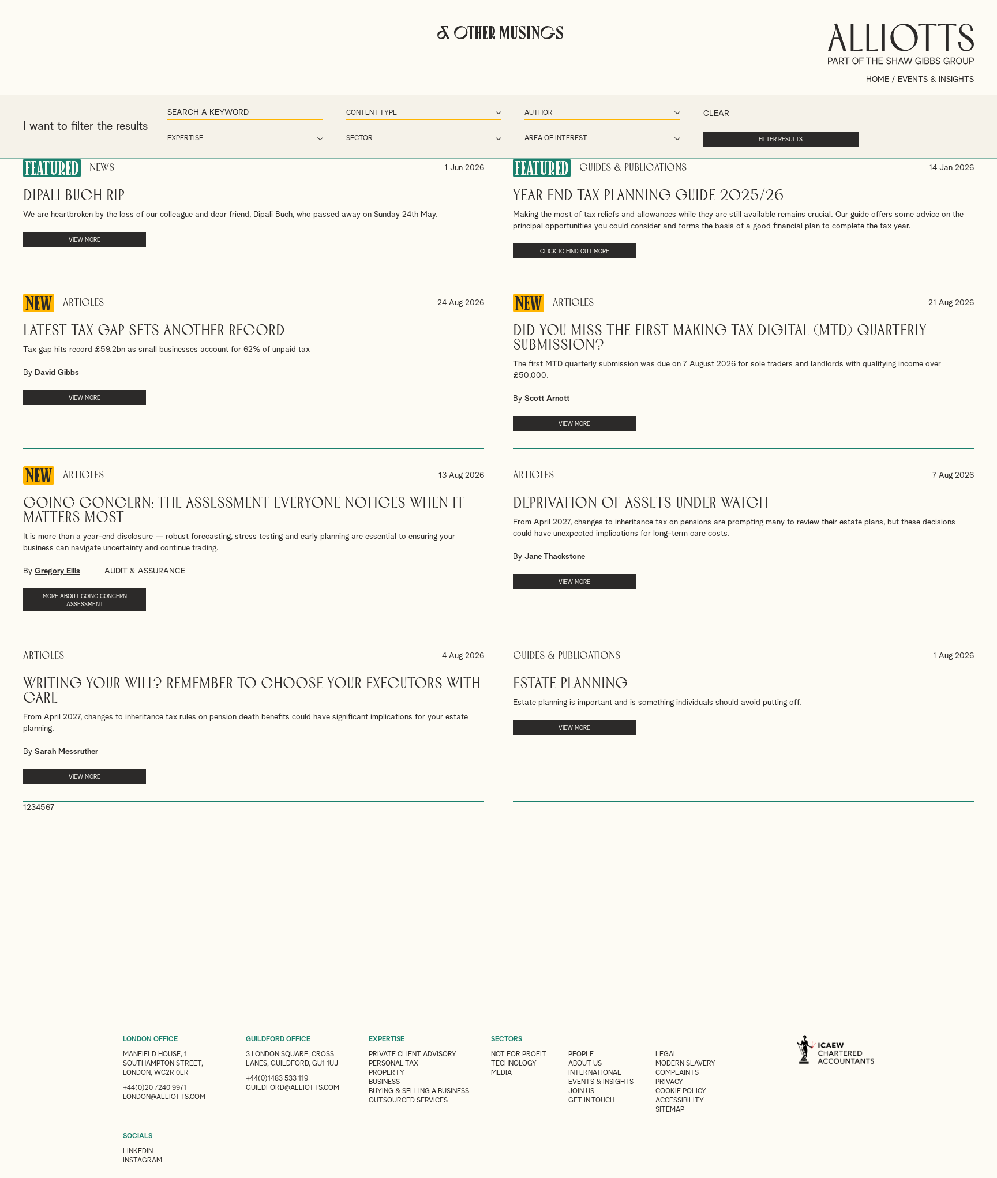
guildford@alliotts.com (292, 1088)
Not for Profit (518, 1054)
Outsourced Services (408, 1100)
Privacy (669, 1082)
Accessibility (679, 1100)
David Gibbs (57, 373)
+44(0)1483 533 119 (277, 1078)
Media (501, 1073)
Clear (716, 114)
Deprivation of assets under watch (640, 503)
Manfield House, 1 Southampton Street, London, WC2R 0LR (163, 1063)
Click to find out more (574, 251)
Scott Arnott (546, 399)
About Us (585, 1063)
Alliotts (901, 44)
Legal (666, 1054)
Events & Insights (601, 1082)
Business (384, 1082)
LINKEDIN (138, 1151)
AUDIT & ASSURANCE (144, 571)
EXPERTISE (386, 1039)
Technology (514, 1063)
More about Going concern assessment (85, 600)
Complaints (677, 1073)
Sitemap (669, 1109)
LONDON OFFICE (150, 1039)
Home (877, 80)
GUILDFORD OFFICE (278, 1039)
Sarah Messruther (66, 752)
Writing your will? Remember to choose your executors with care (252, 691)
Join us (581, 1091)
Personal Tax (393, 1063)
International (594, 1073)
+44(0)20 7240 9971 (154, 1088)
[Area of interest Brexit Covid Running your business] (602, 139)
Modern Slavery (685, 1063)
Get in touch (591, 1100)
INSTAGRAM (142, 1160)
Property (386, 1073)
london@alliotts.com (164, 1097)
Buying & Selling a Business (419, 1091)
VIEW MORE (84, 240)
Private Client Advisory (412, 1054)
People (581, 1054)
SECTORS (506, 1039)
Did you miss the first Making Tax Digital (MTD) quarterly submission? (720, 338)
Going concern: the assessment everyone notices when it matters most (243, 511)
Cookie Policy (680, 1091)
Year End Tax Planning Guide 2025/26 (648, 196)
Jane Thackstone (554, 557)
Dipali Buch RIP (74, 196)
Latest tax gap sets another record (154, 331)
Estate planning (570, 684)
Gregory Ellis (57, 571)
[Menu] (26, 29)
